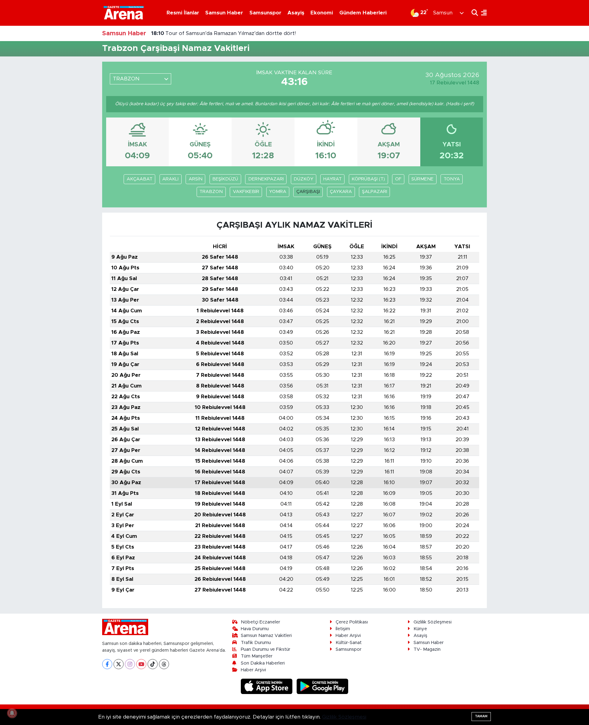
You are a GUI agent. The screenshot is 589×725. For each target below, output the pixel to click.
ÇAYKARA (341, 191)
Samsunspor (265, 12)
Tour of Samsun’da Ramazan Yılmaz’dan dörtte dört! (223, 33)
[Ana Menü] (482, 12)
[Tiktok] (153, 664)
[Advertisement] (75, 154)
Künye (420, 629)
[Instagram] (130, 664)
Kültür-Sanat (349, 642)
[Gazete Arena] (123, 12)
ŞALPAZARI (374, 191)
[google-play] (322, 686)
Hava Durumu (255, 629)
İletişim (343, 629)
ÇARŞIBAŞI (308, 191)
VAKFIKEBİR (246, 191)
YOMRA (277, 191)
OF (398, 179)
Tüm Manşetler (256, 656)
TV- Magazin (427, 649)
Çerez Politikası (352, 622)
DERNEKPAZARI (266, 179)
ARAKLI (170, 179)
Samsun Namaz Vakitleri (266, 635)
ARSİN (195, 179)
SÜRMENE (422, 179)
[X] (119, 664)
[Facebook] (107, 664)
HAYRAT (332, 179)
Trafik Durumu (256, 642)
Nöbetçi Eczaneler (260, 622)
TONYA (452, 179)
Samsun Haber (224, 12)
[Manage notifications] (12, 713)
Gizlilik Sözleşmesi (433, 622)
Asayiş (295, 12)
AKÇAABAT (139, 179)
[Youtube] (141, 664)
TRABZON (211, 191)
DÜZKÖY (303, 179)
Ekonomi (321, 12)
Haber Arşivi (253, 670)
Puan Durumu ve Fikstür (265, 649)
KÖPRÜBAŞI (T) (368, 179)
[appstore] (267, 686)
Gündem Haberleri (363, 12)
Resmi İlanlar (183, 12)
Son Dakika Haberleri (263, 663)
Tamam (481, 716)
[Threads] (164, 664)
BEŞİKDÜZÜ (225, 179)
